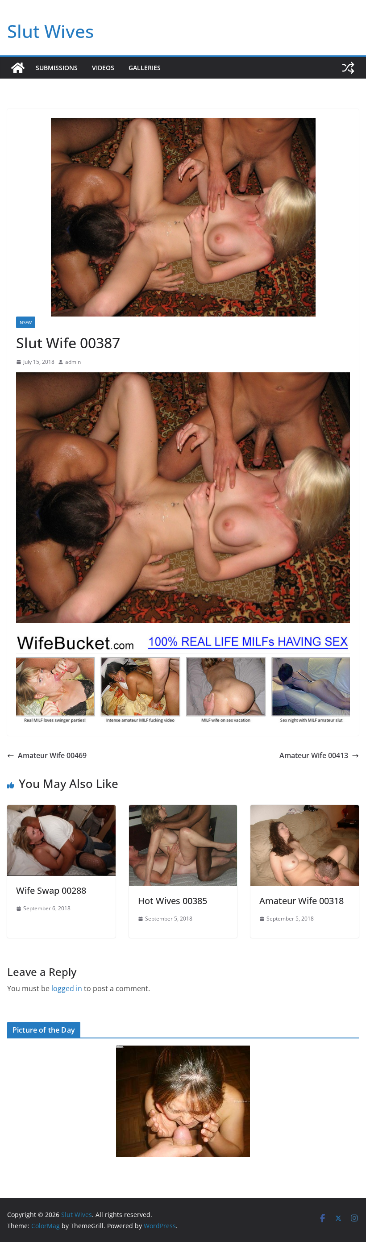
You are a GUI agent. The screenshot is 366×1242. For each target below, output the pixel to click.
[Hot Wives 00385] (183, 811)
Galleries (145, 67)
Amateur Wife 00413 (313, 755)
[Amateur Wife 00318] (304, 811)
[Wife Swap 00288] (61, 811)
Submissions (57, 67)
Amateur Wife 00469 (52, 755)
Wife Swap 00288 (51, 890)
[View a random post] (348, 68)
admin (73, 362)
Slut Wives (50, 31)
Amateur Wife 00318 (301, 901)
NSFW (26, 322)
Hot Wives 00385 (172, 901)
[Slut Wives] (18, 68)
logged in (66, 988)
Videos (103, 67)
